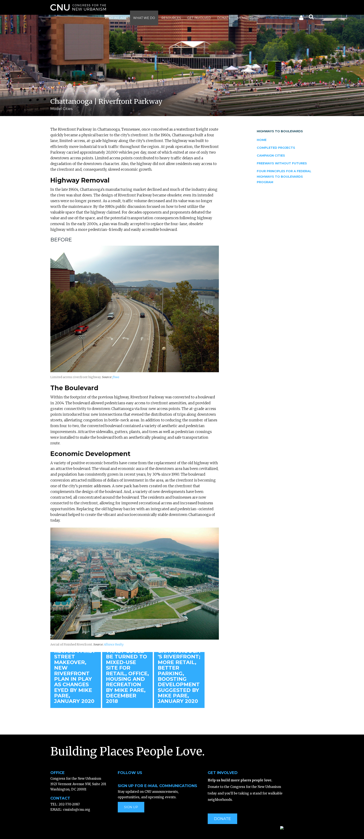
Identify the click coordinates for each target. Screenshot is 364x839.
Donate (224, 18)
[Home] (78, 7)
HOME (261, 140)
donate (222, 818)
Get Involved (199, 18)
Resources (171, 18)
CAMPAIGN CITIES (271, 155)
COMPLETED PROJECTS (276, 148)
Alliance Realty (114, 644)
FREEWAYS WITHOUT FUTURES (282, 163)
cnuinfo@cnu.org (76, 810)
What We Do (144, 18)
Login (300, 18)
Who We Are (116, 18)
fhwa (115, 377)
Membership (248, 18)
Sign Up (131, 807)
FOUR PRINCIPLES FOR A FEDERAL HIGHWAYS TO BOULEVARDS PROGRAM (284, 176)
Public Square (279, 18)
